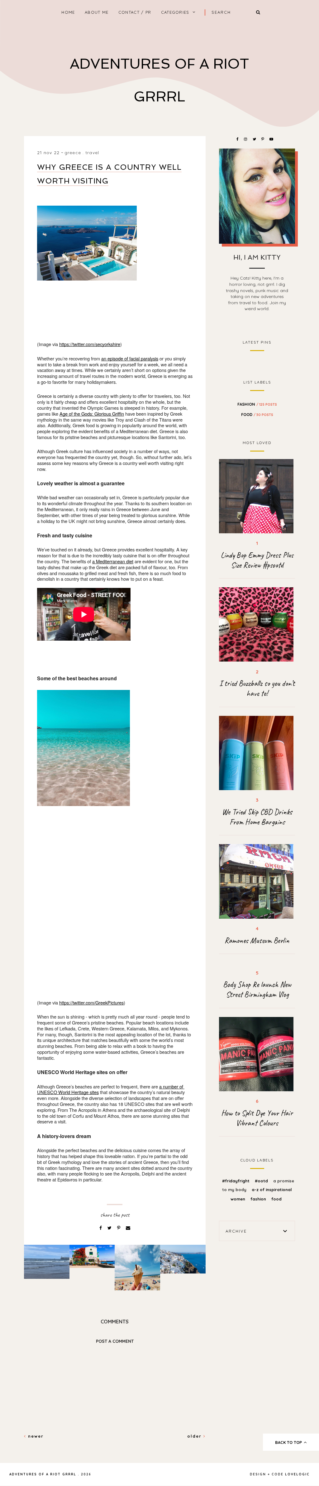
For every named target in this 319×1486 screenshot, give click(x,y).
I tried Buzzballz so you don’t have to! (257, 688)
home (68, 12)
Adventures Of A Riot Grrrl (42, 1474)
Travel (92, 152)
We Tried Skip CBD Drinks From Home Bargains (257, 817)
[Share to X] (110, 1228)
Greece (72, 152)
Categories (175, 12)
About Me (96, 12)
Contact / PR (134, 12)
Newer (35, 1436)
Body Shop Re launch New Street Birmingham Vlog (257, 990)
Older (195, 1436)
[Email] (128, 1228)
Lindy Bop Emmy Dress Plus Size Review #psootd (257, 560)
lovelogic (297, 1474)
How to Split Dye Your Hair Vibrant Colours (257, 1118)
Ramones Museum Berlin (257, 941)
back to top (289, 1442)
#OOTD (262, 1180)
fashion (257, 404)
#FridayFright (236, 1180)
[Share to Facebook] (101, 1228)
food (257, 414)
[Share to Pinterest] (119, 1228)
